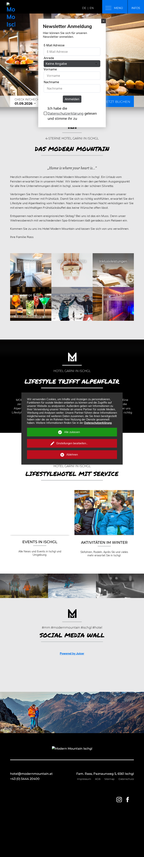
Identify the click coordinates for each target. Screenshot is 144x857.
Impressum (84, 779)
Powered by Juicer (72, 653)
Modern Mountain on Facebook (127, 799)
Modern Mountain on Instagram (119, 799)
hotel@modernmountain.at (31, 774)
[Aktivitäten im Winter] (105, 534)
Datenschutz (126, 779)
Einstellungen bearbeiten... (72, 443)
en (92, 8)
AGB (97, 779)
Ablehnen (72, 454)
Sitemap (109, 779)
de (84, 8)
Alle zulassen (72, 432)
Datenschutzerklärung (98, 423)
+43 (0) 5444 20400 (25, 779)
